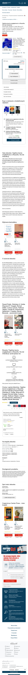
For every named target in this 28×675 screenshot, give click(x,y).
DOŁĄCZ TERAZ (10, 581)
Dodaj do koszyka (14, 66)
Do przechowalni (14, 83)
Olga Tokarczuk (17, 244)
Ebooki (8, 7)
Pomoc (18, 383)
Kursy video (4, 10)
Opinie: (17, 50)
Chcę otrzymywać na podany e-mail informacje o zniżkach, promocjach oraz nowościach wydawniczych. (17, 576)
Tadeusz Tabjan (19, 41)
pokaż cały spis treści (10, 497)
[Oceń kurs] (6, 402)
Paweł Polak (19, 38)
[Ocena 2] (14, 49)
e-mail (5, 571)
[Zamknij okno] (25, 670)
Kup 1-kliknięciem (14, 76)
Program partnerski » (13, 589)
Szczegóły (7, 91)
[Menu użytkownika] (22, 3)
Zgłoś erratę (4, 455)
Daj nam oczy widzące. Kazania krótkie (8, 335)
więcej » (21, 577)
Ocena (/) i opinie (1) (8, 89)
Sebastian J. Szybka (17, 124)
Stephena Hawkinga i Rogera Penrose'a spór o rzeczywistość (13, 132)
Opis (6, 87)
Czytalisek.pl (8, 654)
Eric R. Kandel (17, 529)
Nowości (15, 10)
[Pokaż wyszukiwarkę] (20, 3)
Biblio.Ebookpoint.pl (10, 656)
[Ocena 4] (17, 49)
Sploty (16, 654)
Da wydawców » (12, 600)
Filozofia (18, 461)
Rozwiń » (21, 417)
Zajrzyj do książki (6, 53)
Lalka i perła (17, 243)
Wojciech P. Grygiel (20, 121)
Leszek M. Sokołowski (9, 124)
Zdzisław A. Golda (16, 39)
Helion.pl (8, 646)
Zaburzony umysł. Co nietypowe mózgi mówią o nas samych (19, 527)
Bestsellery (19, 10)
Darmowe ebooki (6, 12)
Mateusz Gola (7, 529)
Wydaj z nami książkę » (13, 595)
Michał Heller (18, 40)
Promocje (10, 10)
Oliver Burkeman (8, 246)
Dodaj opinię (14, 402)
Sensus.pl (8, 648)
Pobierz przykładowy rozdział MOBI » (9, 454)
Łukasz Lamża (13, 122)
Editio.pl (16, 648)
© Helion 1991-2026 (5, 663)
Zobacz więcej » (7, 586)
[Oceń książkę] (19, 49)
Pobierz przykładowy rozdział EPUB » (9, 453)
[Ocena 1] (13, 49)
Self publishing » (12, 616)
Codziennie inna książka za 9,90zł (9, 19)
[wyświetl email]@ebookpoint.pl (17, 666)
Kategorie (4, 7)
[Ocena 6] (19, 49)
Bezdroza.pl (17, 650)
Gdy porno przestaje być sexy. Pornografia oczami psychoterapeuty (9, 528)
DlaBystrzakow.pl (9, 650)
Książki (18, 7)
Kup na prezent (14, 73)
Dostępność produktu (8, 94)
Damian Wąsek (15, 129)
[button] (23, 231)
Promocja (5, 35)
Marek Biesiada (19, 44)
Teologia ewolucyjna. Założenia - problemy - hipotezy (14, 127)
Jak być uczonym (18, 334)
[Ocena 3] (15, 49)
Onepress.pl (17, 646)
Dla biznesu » (11, 605)
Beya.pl (16, 652)
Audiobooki (13, 7)
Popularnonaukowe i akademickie (9, 461)
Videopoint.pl (8, 652)
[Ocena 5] (18, 49)
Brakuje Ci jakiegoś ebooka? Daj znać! (16, 611)
